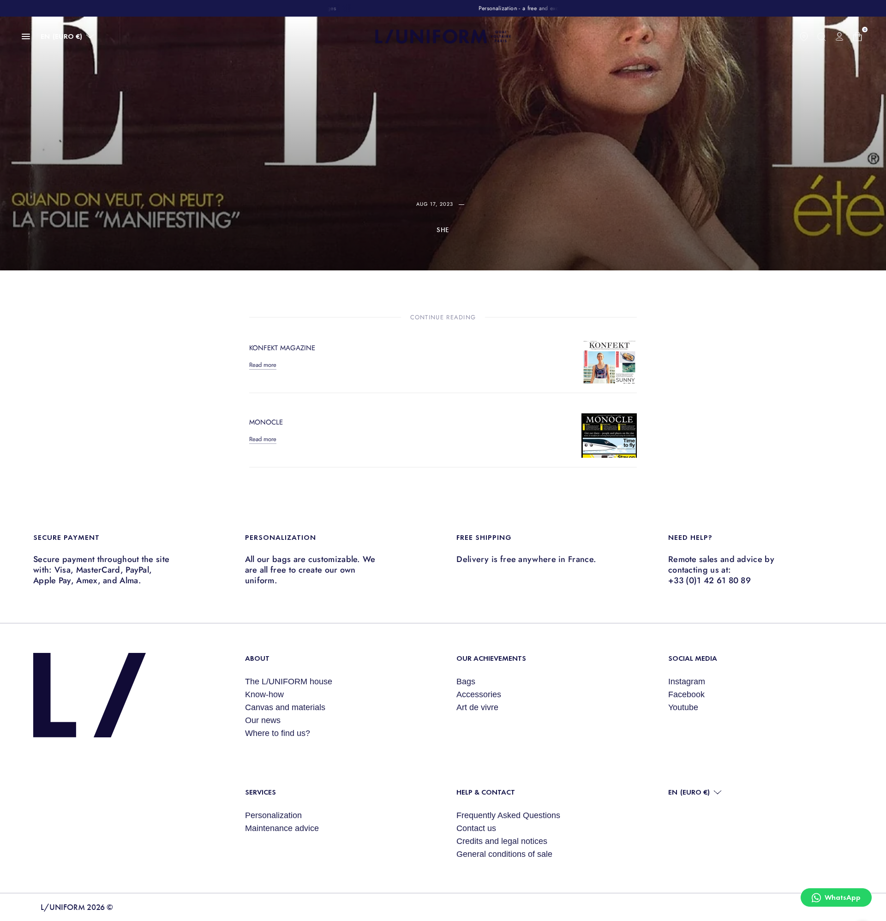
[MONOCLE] (609, 430)
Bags (465, 681)
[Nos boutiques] (804, 36)
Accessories (478, 694)
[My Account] (839, 36)
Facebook (686, 694)
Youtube (683, 707)
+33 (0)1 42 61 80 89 (709, 580)
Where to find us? (277, 733)
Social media (692, 658)
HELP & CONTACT (485, 792)
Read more (262, 364)
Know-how (264, 694)
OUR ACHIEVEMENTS (491, 658)
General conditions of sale (504, 854)
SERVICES (260, 792)
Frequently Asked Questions (508, 815)
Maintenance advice (282, 828)
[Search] (822, 36)
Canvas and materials (285, 707)
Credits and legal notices (501, 841)
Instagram (686, 681)
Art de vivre (477, 707)
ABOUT (257, 658)
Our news (263, 720)
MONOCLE (266, 422)
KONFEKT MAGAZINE (282, 348)
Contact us (476, 828)
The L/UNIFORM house (288, 681)
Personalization (273, 815)
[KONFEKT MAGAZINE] (609, 355)
